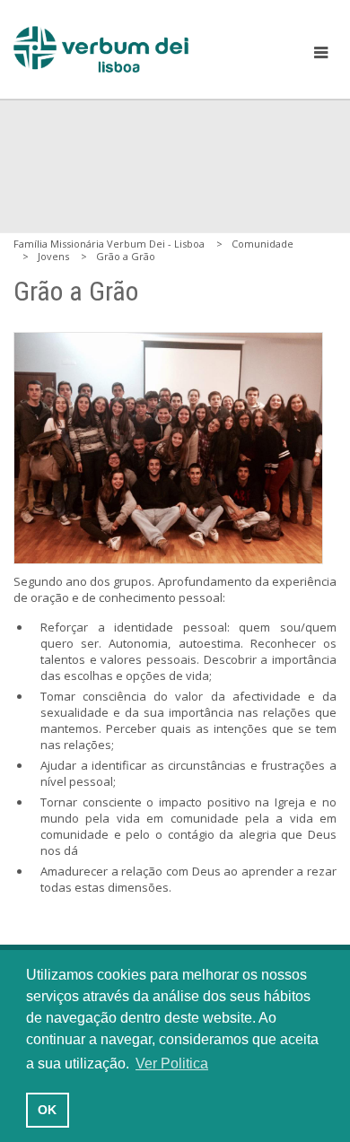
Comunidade (262, 243)
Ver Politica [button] (172, 1063)
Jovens (53, 256)
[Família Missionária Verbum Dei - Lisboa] (100, 49)
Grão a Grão (125, 256)
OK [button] (47, 1110)
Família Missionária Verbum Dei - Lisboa (109, 243)
